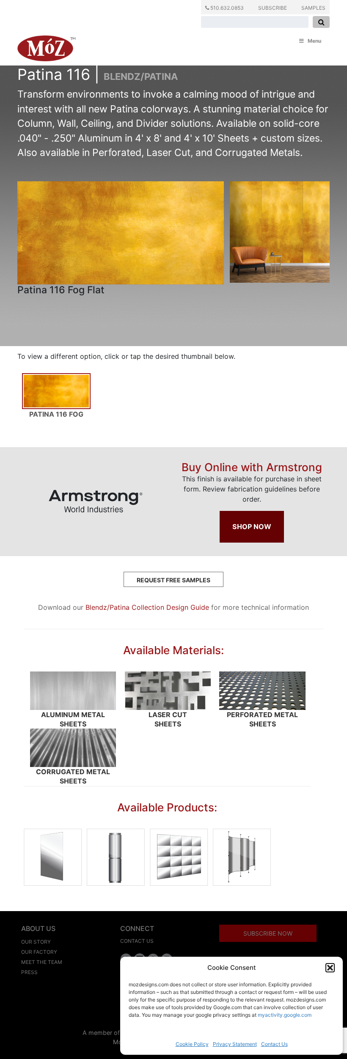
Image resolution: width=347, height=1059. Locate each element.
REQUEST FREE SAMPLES (173, 580)
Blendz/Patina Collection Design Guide (147, 607)
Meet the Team (41, 962)
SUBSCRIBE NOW (267, 933)
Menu (314, 41)
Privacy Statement (235, 1044)
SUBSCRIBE (272, 8)
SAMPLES (313, 8)
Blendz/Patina (141, 76)
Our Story (36, 942)
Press (29, 972)
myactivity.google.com (284, 1015)
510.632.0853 (226, 8)
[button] (330, 967)
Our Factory (39, 952)
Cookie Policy (192, 1044)
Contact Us (274, 1044)
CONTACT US (137, 941)
